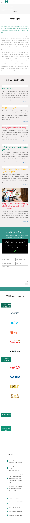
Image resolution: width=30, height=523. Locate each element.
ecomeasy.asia (4, 521)
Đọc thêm (25, 102)
